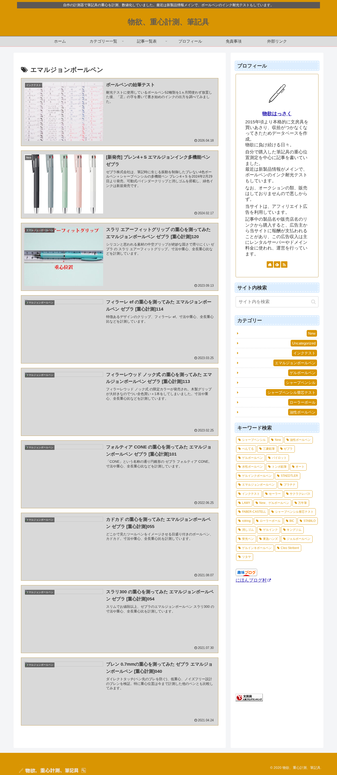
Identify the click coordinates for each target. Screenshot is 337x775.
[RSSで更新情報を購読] (284, 264)
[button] (313, 302)
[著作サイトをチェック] (270, 264)
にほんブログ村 (251, 580)
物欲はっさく (277, 113)
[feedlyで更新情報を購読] (277, 264)
